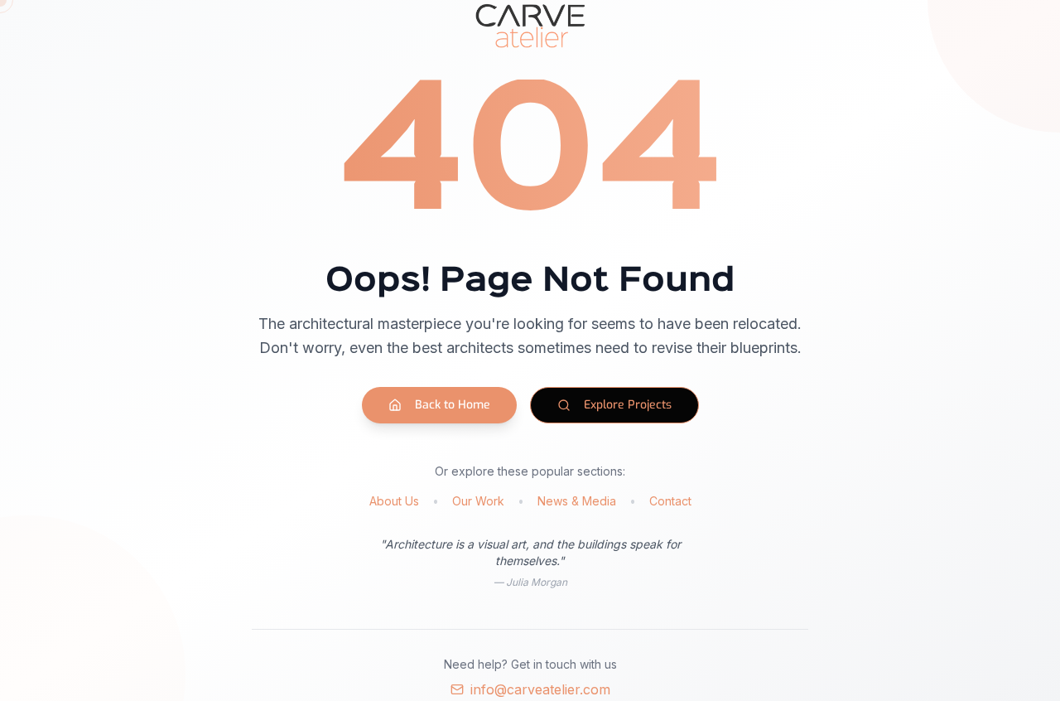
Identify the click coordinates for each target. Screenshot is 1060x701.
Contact (670, 501)
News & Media (576, 501)
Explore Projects (628, 405)
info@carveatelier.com (540, 689)
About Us (394, 501)
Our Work (478, 501)
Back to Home (452, 405)
